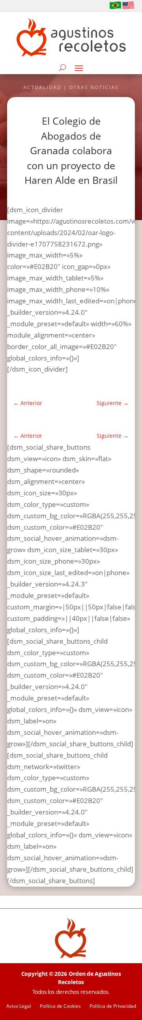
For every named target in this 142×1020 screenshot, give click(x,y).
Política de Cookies (60, 1006)
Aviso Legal (18, 1006)
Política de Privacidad (113, 1006)
